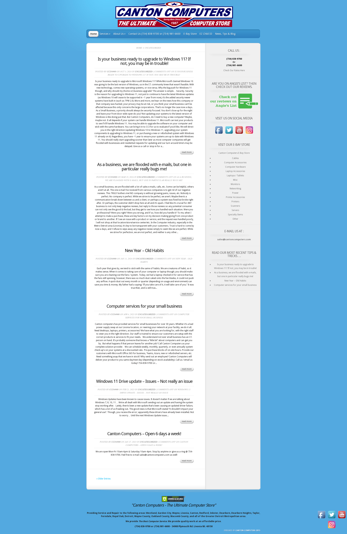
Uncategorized (144, 71)
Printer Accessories (235, 197)
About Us (119, 33)
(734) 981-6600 (234, 65)
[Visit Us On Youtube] (239, 134)
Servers (235, 210)
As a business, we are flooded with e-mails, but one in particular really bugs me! (144, 166)
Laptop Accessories (235, 171)
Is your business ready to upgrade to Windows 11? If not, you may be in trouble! (144, 61)
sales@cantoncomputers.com (234, 239)
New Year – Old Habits (144, 250)
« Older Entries (103, 478)
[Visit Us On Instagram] (249, 134)
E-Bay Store (190, 33)
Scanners (235, 206)
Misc (235, 180)
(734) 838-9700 (234, 59)
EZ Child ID (206, 33)
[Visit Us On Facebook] (219, 134)
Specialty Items (235, 214)
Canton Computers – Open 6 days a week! (144, 433)
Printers (235, 201)
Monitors (235, 184)
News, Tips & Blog (225, 33)
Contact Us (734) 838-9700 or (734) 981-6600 (154, 33)
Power (235, 193)
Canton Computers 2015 (247, 530)
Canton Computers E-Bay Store (234, 153)
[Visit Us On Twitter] (229, 134)
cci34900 (111, 71)
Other (235, 219)
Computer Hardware (235, 167)
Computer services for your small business (144, 306)
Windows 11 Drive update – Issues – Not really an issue (144, 381)
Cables (235, 158)
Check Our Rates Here (234, 70)
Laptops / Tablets (235, 175)
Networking (235, 188)
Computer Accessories (235, 162)
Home (93, 33)
